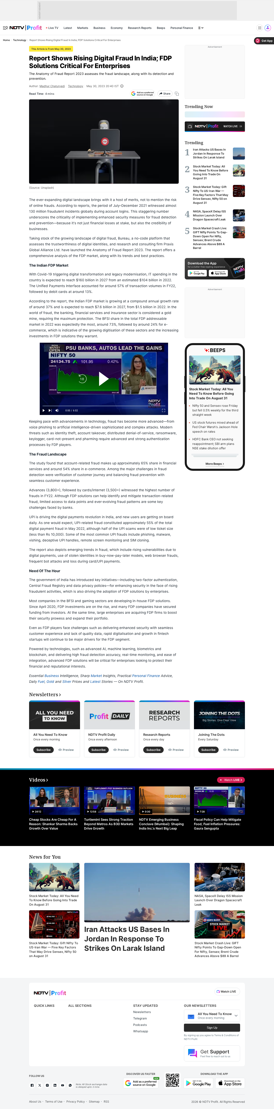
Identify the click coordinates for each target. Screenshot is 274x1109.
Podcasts (140, 1025)
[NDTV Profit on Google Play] (198, 1083)
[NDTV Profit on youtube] (63, 1085)
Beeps (161, 28)
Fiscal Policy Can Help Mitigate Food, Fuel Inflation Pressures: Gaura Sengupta (217, 823)
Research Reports (140, 28)
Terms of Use (53, 1101)
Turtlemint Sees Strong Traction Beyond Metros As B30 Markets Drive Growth (108, 823)
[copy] (177, 94)
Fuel (41, 682)
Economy (117, 28)
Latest (68, 28)
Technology (75, 86)
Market (96, 676)
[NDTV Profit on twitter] (40, 1085)
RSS (106, 1101)
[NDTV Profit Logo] (50, 992)
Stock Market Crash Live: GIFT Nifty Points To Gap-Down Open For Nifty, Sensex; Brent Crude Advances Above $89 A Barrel (218, 949)
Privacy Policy (75, 1101)
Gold (50, 682)
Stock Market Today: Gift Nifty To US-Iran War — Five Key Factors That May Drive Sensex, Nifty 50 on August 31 (53, 949)
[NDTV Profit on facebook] (32, 1085)
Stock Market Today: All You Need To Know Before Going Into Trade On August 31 (53, 900)
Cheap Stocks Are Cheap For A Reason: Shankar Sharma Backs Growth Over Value (53, 823)
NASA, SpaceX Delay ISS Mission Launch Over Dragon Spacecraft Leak (219, 900)
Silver (66, 682)
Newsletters (142, 1012)
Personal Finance (181, 28)
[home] (26, 26)
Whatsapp (140, 1031)
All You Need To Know (50, 735)
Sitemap (94, 1101)
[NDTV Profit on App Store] (230, 1083)
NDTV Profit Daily (101, 735)
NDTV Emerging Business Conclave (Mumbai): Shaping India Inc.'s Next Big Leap (161, 823)
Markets (82, 28)
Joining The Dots (211, 735)
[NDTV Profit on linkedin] (55, 1085)
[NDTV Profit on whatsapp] (70, 1085)
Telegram (140, 1018)
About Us (35, 1101)
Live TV (53, 28)
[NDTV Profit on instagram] (47, 1085)
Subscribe (44, 749)
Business (99, 28)
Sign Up (212, 1027)
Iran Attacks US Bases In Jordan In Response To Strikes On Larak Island (126, 939)
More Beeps (214, 463)
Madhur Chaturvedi (52, 86)
